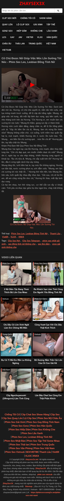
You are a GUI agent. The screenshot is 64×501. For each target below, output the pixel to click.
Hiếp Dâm (22, 31)
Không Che (37, 31)
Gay (12, 37)
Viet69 (29, 37)
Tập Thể (50, 24)
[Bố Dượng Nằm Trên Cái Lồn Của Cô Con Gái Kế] (33, 333)
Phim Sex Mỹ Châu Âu (50, 418)
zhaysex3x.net (31, 459)
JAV (20, 37)
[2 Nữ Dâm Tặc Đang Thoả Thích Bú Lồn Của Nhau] (1, 262)
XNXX (21, 237)
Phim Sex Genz (20, 425)
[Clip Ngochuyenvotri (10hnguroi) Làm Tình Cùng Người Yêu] (1, 368)
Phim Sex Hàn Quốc (41, 425)
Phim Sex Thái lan (19, 444)
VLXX (40, 37)
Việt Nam (51, 43)
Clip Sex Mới (9, 18)
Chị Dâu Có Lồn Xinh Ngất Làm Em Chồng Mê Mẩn (16, 326)
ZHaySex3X (40, 468)
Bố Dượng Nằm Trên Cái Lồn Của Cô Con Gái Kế (48, 361)
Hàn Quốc (52, 37)
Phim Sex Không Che (43, 429)
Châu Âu (6, 43)
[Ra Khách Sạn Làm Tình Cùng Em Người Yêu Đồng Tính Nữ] (33, 262)
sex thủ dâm (44, 244)
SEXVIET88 (32, 452)
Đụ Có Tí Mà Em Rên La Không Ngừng (16, 361)
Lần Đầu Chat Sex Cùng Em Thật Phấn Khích (48, 397)
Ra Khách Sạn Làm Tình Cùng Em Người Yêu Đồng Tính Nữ (48, 291)
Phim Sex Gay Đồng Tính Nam (43, 422)
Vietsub (6, 50)
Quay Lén (7, 24)
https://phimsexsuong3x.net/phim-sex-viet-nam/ (43, 494)
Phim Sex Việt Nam (44, 448)
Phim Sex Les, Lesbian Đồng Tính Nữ (29, 233)
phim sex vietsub (44, 474)
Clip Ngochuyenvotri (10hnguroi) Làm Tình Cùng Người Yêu (16, 398)
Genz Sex (7, 31)
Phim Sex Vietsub (14, 452)
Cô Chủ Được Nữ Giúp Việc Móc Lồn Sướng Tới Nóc (32, 226)
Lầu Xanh (52, 31)
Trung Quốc (35, 43)
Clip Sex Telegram (31, 241)
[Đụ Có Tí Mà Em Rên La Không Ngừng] (1, 333)
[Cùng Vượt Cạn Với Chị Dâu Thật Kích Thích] (33, 298)
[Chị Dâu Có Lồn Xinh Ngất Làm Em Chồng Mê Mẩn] (1, 298)
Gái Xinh (37, 24)
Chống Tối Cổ (27, 18)
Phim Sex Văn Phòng (21, 448)
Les (4, 37)
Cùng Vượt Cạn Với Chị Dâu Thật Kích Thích (48, 326)
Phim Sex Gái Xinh (15, 422)
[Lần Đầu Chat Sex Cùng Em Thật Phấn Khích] (33, 368)
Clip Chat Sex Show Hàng (35, 414)
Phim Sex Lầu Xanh (32, 433)
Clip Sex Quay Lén (12, 418)
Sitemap (28, 486)
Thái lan (20, 43)
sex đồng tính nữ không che (21, 244)
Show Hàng (45, 18)
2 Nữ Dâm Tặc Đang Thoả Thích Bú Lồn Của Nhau (16, 291)
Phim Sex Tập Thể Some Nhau (43, 440)
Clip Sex (54, 414)
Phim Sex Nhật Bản (15, 440)
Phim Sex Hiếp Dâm (20, 429)
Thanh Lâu (55, 233)
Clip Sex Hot (14, 241)
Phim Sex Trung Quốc (42, 444)
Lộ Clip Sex (22, 24)
